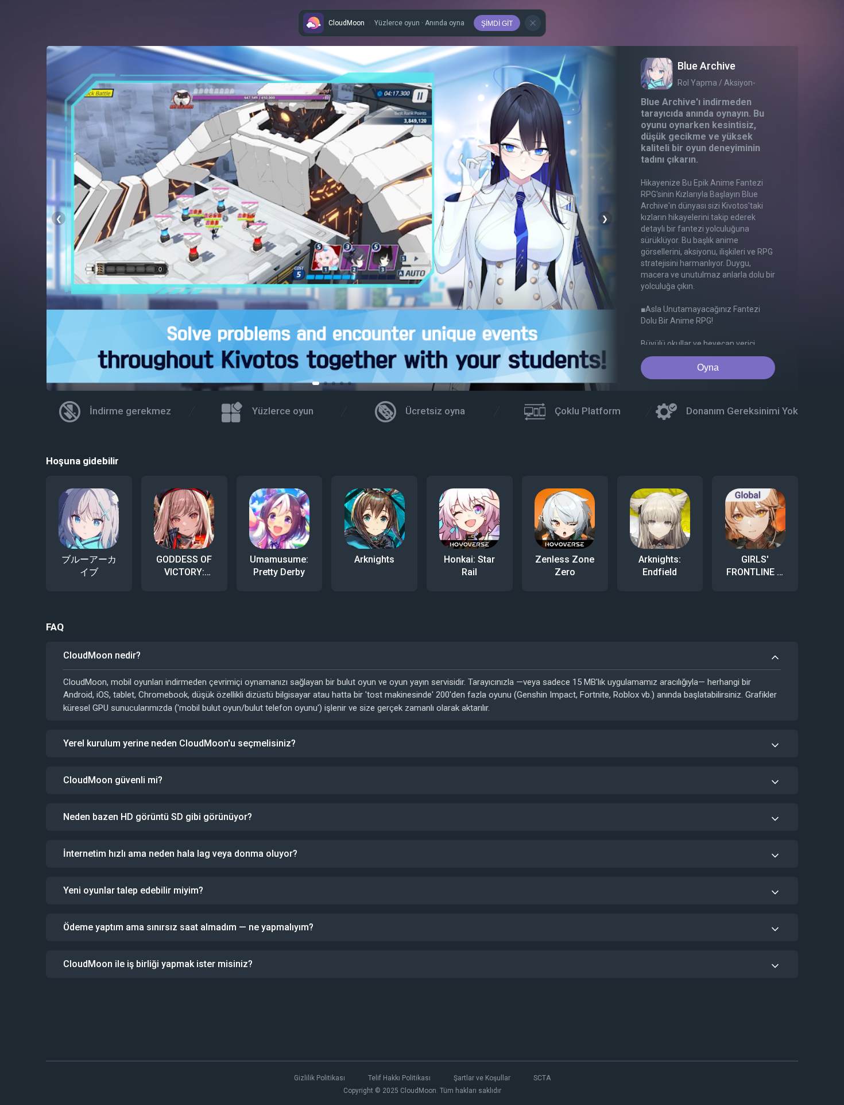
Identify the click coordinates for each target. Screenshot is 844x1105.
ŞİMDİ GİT (497, 24)
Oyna (708, 367)
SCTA (542, 1078)
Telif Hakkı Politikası (399, 1078)
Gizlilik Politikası (319, 1078)
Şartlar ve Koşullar (482, 1078)
